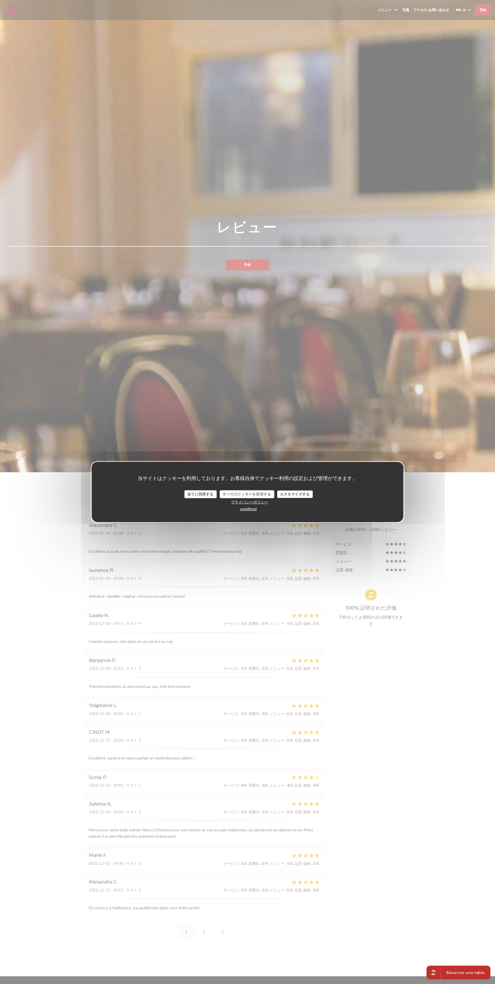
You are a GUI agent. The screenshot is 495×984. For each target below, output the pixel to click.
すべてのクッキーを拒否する (247, 494)
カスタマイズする (295, 494)
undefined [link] (248, 508)
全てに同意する (200, 494)
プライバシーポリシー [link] (249, 501)
